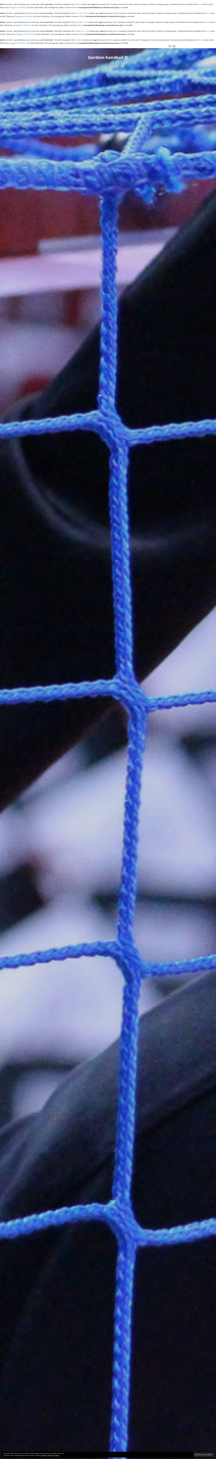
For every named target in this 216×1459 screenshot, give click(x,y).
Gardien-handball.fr (108, 57)
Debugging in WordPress (17, 7)
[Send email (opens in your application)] (174, 46)
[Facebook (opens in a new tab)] (170, 46)
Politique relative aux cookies (50, 1455)
